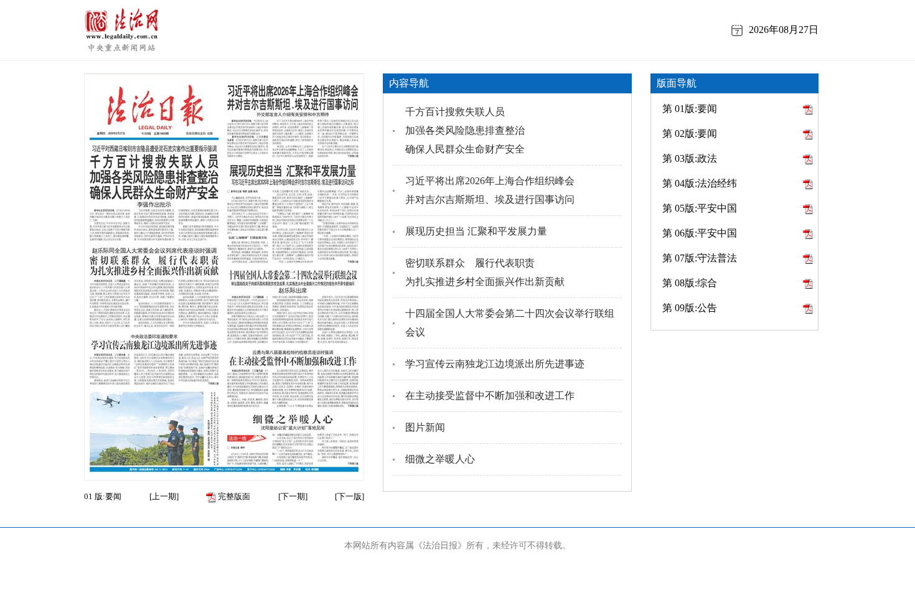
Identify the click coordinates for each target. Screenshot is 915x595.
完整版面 (233, 496)
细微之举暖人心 (440, 459)
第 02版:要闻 (689, 133)
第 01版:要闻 (689, 108)
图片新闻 (425, 427)
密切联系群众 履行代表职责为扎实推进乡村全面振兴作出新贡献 (485, 272)
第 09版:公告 (689, 307)
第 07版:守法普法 (699, 258)
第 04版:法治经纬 (699, 183)
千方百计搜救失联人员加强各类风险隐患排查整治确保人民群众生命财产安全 (465, 130)
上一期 (164, 496)
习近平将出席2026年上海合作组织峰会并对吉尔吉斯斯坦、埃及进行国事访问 (490, 190)
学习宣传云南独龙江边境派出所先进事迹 (494, 363)
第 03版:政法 (689, 158)
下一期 (293, 496)
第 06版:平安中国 (699, 233)
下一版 (349, 496)
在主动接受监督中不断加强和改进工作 (490, 395)
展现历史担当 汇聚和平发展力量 (476, 231)
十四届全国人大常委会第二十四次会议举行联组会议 (509, 322)
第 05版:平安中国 (699, 208)
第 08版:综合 (689, 283)
